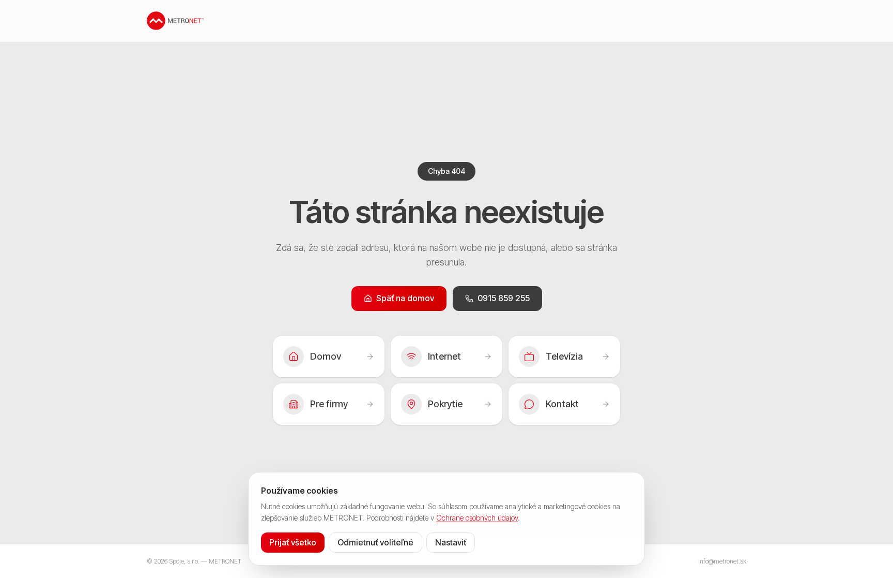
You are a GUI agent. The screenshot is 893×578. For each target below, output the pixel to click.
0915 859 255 (504, 298)
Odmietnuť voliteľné (375, 542)
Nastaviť (450, 542)
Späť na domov (405, 298)
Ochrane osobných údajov (477, 517)
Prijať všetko (292, 542)
